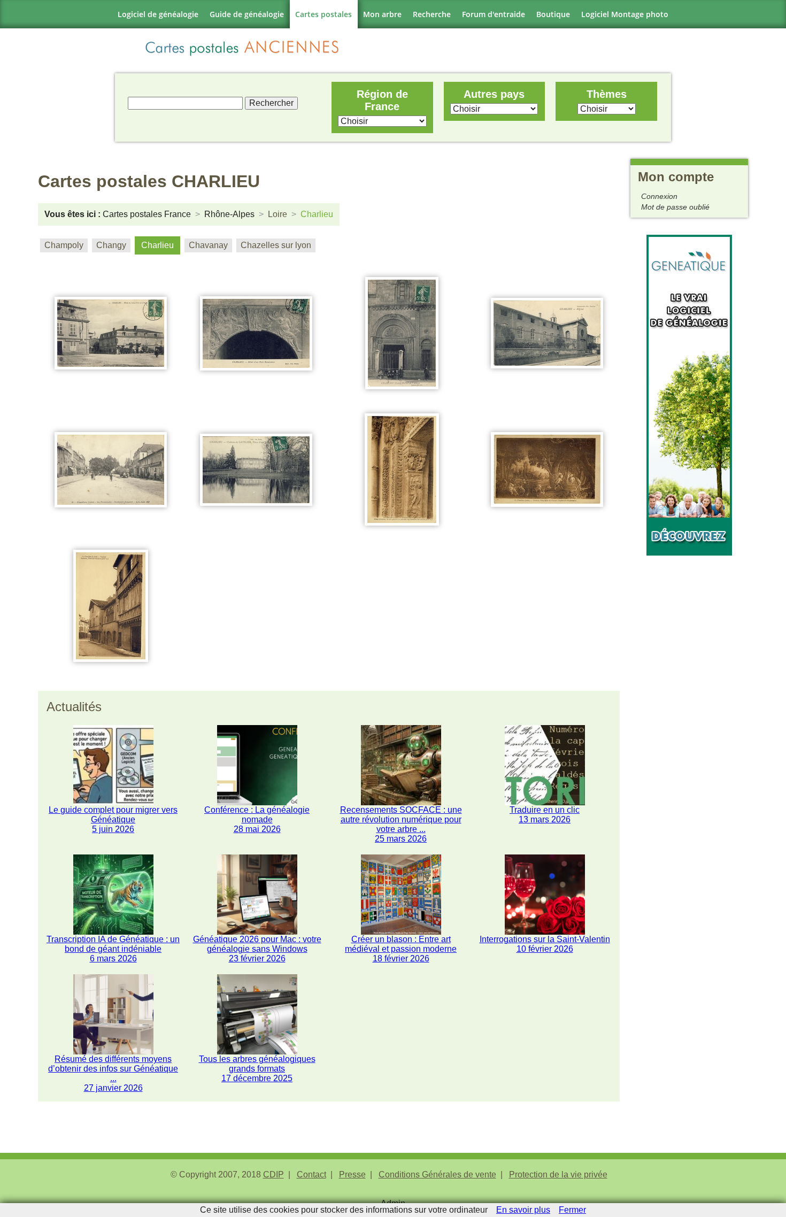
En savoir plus (523, 1209)
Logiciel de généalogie (158, 14)
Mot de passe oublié (675, 207)
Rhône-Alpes (229, 214)
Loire (277, 214)
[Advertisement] (689, 716)
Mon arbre (382, 14)
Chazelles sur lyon (276, 245)
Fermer (572, 1209)
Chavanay (208, 245)
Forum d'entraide (493, 14)
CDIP (273, 1174)
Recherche (432, 14)
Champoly (63, 245)
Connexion (659, 196)
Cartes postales (323, 14)
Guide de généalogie (247, 14)
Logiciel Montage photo (624, 14)
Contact (311, 1174)
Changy (111, 245)
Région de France (382, 100)
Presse (352, 1174)
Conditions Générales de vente (437, 1174)
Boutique (553, 14)
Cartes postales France (147, 214)
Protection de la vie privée (558, 1174)
